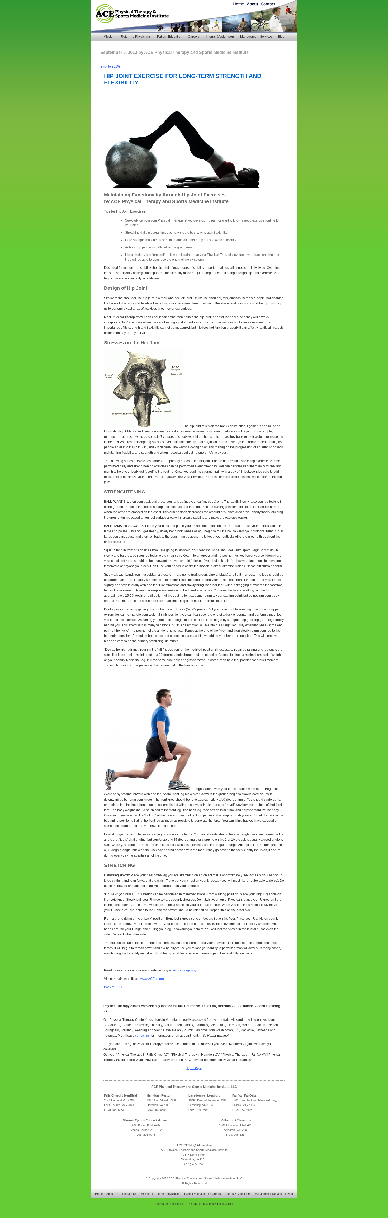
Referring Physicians (136, 37)
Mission (109, 37)
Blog (281, 37)
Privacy (192, 1203)
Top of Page (194, 1068)
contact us (142, 1035)
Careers (194, 37)
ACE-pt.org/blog (184, 970)
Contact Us (129, 1193)
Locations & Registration (217, 1203)
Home (99, 1193)
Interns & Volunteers (220, 37)
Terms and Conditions (170, 1203)
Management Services (256, 37)
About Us (112, 1193)
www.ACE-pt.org (152, 979)
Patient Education (169, 37)
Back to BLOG (110, 66)
